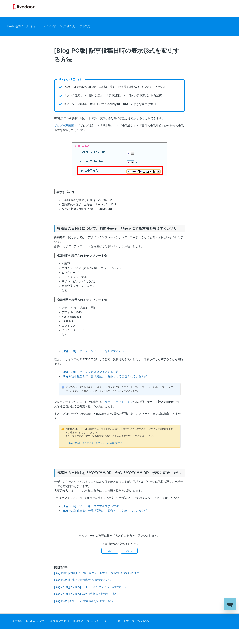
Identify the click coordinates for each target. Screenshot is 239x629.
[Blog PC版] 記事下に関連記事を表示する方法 (82, 579)
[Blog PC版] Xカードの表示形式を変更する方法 (83, 601)
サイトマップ (126, 621)
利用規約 (78, 621)
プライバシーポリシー (101, 621)
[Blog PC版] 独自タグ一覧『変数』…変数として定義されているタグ (104, 376)
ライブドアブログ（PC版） (61, 26)
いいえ (129, 551)
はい (110, 551)
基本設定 (85, 26)
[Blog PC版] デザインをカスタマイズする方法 (90, 371)
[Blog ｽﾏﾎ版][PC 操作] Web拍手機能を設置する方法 (86, 593)
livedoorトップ (35, 621)
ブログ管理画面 (64, 125)
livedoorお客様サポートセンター (25, 26)
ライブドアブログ (58, 621)
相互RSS (143, 621)
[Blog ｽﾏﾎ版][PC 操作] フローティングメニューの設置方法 (90, 587)
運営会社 (17, 621)
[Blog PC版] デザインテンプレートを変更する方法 (93, 351)
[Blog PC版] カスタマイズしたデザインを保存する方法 (95, 443)
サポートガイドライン (119, 401)
